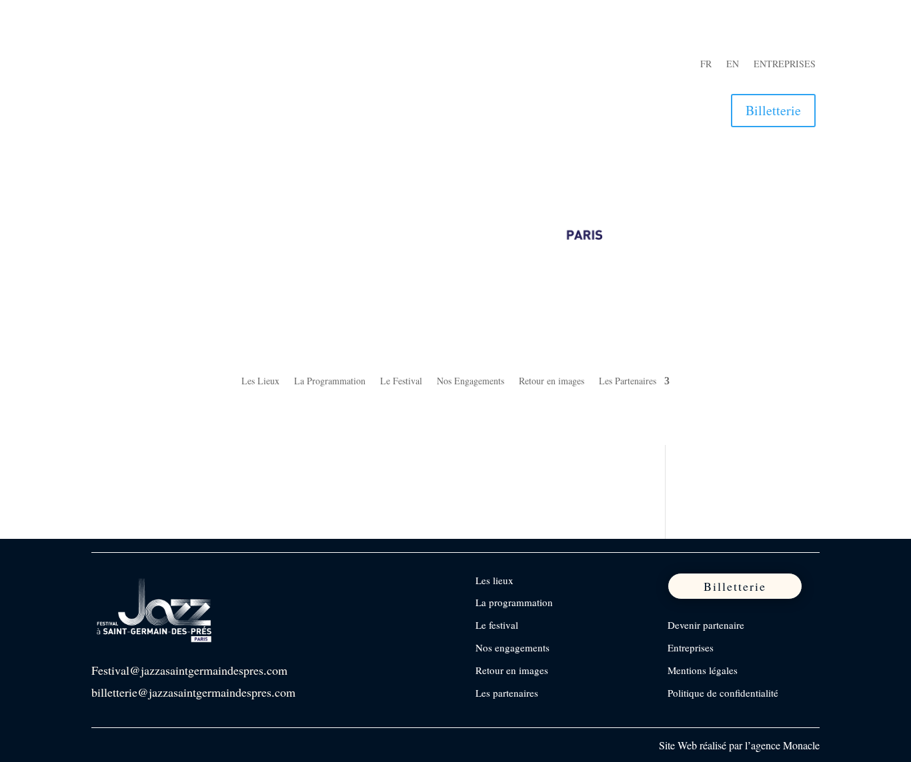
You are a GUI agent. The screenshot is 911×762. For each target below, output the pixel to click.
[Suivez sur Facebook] (106, 64)
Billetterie (773, 110)
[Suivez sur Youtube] (186, 64)
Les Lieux (260, 381)
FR (706, 64)
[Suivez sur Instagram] (132, 64)
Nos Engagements (470, 381)
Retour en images (551, 381)
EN (732, 64)
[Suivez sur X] (159, 64)
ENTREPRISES (785, 64)
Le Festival (401, 381)
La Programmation (329, 381)
